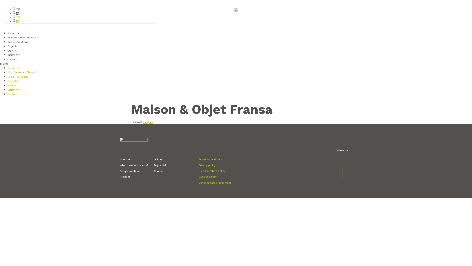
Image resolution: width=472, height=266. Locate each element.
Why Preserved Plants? (21, 72)
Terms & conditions (211, 159)
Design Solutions (17, 41)
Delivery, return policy (212, 170)
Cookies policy (207, 176)
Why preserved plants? (134, 165)
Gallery (11, 85)
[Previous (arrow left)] (6, 133)
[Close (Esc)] (468, 4)
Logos (148, 122)
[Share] (460, 4)
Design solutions (130, 171)
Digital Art (13, 89)
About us (125, 159)
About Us (13, 67)
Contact (12, 59)
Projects (12, 80)
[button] (236, 64)
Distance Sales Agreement (215, 182)
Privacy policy (207, 165)
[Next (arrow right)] (465, 133)
